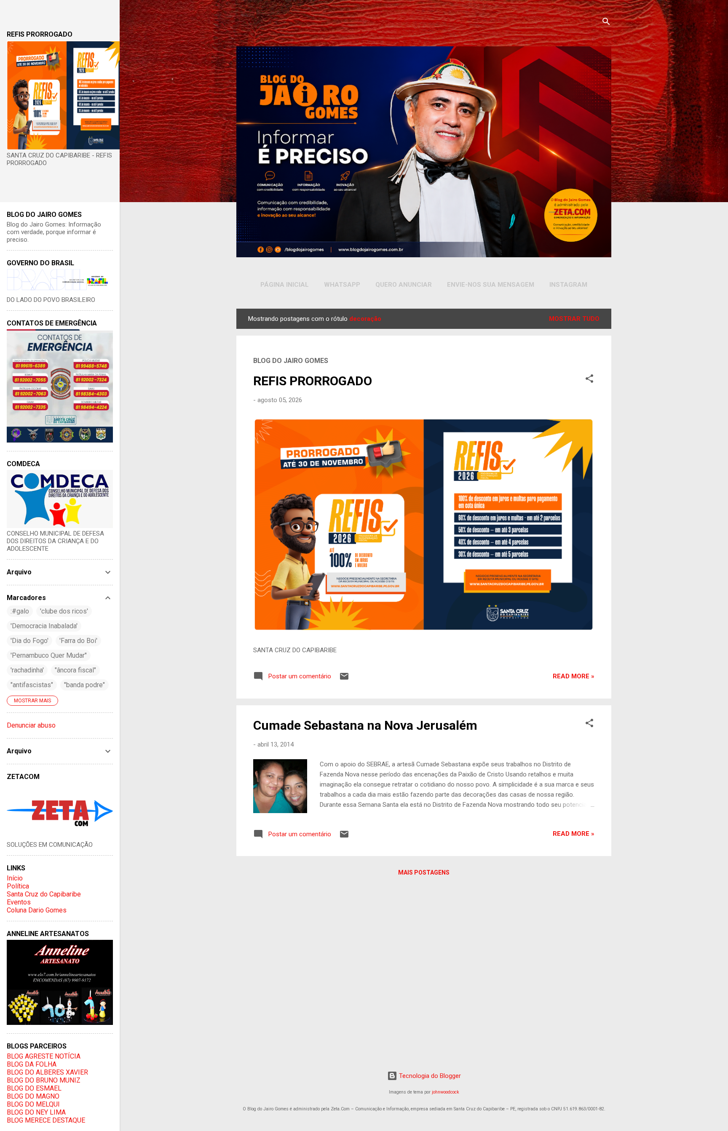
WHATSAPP (342, 284)
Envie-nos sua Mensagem (490, 284)
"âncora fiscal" (75, 670)
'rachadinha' (27, 670)
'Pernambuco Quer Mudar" (49, 655)
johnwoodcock (445, 1092)
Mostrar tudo (574, 319)
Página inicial (284, 284)
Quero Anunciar (403, 284)
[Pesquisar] (606, 23)
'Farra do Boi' (78, 641)
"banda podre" (84, 685)
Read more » (573, 676)
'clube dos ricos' (64, 611)
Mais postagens (424, 872)
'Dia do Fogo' (29, 641)
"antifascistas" (32, 685)
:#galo (20, 611)
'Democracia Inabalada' (44, 626)
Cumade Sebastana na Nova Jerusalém (365, 725)
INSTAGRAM (568, 284)
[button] (589, 380)
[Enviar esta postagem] (344, 679)
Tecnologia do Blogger (429, 1076)
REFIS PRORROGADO (312, 380)
